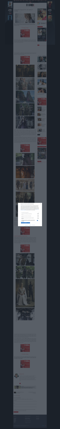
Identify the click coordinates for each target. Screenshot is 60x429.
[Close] (40, 204)
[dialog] (30, 214)
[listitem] (30, 212)
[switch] (38, 213)
